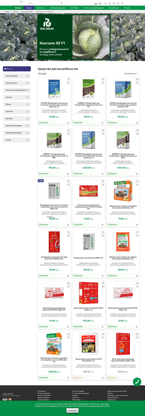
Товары (18, 8)
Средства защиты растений (117, 391)
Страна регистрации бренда (16, 90)
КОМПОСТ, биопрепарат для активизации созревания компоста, (89, 105)
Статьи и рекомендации (80, 393)
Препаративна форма (13, 133)
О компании (114, 8)
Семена (110, 393)
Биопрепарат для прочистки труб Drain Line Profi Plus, (54, 258)
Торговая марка (11, 76)
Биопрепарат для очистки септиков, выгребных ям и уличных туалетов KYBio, (54, 206)
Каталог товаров (78, 391)
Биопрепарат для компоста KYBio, (88, 258)
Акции (29, 8)
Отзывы (127, 8)
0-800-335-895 (8, 394)
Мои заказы (76, 399)
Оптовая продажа (57, 8)
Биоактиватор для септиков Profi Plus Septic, (88, 309)
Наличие (9, 97)
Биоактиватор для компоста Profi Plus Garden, (89, 360)
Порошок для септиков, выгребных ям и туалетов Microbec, (123, 258)
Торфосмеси (111, 399)
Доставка (74, 8)
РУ (100, 3)
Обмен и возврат (43, 397)
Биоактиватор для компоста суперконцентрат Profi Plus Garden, (88, 206)
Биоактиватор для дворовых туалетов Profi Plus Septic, (54, 309)
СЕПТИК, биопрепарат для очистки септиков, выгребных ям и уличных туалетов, (54, 105)
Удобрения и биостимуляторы (117, 395)
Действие (9, 118)
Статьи (94, 8)
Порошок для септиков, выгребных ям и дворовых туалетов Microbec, (54, 359)
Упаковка (9, 111)
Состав (8, 140)
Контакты (41, 8)
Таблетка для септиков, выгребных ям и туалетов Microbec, (123, 207)
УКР (95, 3)
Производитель (11, 83)
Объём (8, 104)
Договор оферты (44, 399)
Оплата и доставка (44, 395)
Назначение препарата (14, 126)
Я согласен (72, 410)
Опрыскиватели (112, 397)
